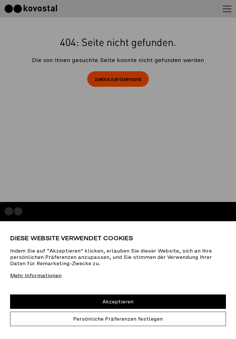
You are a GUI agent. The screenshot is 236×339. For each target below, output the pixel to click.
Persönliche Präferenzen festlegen (118, 318)
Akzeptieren (118, 301)
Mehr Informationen (36, 275)
